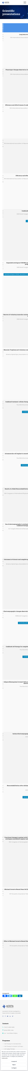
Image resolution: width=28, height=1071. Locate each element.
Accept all (14, 1061)
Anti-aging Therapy (9, 1049)
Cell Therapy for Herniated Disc (12, 1044)
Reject (14, 1064)
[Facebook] (5, 996)
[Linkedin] (20, 996)
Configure (14, 1068)
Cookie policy (5, 1058)
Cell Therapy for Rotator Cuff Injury (13, 1046)
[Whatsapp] (15, 996)
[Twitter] (10, 996)
